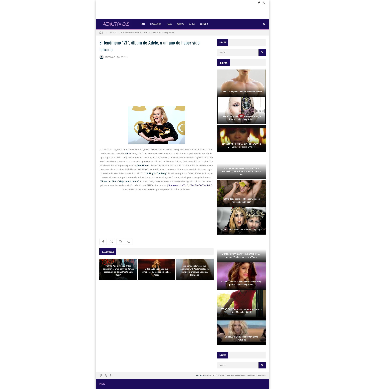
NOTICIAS (180, 23)
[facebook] (259, 2)
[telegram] (128, 242)
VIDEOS (169, 23)
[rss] (111, 375)
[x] (263, 2)
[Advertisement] (182, 11)
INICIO (142, 23)
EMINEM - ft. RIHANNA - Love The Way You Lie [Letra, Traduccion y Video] (142, 32)
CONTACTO (204, 23)
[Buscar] (264, 24)
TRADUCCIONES (155, 23)
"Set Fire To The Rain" (201, 185)
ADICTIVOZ (110, 57)
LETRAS (192, 23)
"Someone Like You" (178, 185)
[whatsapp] (120, 242)
